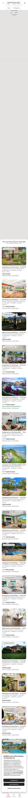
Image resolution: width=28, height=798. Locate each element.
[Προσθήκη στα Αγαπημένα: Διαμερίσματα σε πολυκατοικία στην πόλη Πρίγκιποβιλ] (24, 347)
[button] (6, 273)
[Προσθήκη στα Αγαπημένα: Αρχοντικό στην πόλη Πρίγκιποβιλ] (24, 314)
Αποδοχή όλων (14, 780)
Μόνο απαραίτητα (14, 784)
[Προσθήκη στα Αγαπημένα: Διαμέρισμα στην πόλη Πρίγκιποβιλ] (24, 414)
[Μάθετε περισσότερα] (21, 243)
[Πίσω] (3, 3)
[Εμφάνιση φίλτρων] (24, 3)
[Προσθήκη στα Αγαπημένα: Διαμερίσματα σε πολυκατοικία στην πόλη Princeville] (24, 249)
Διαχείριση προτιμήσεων (14, 788)
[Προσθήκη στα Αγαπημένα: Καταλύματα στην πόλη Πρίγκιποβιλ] (24, 281)
